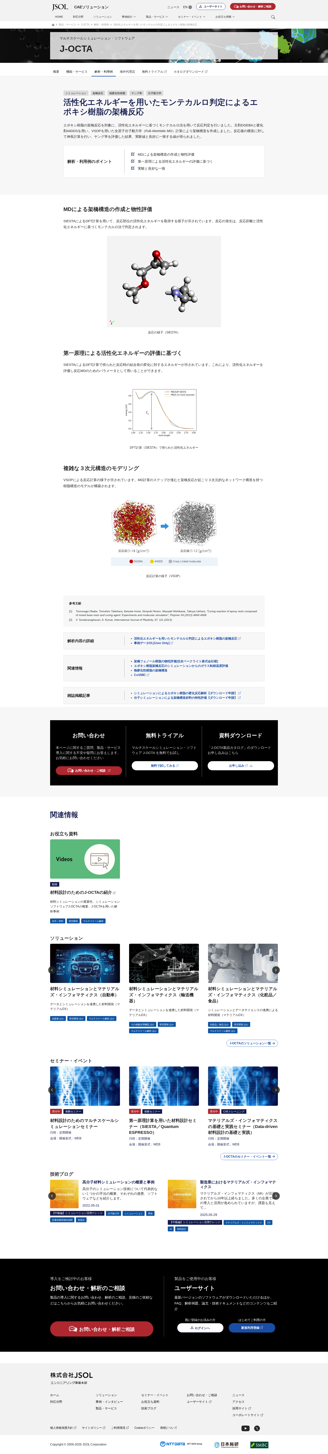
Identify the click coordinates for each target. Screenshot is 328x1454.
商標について (168, 1427)
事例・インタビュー (109, 1401)
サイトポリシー (92, 1427)
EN (185, 7)
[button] (257, 17)
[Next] (276, 970)
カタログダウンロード (189, 71)
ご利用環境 (118, 1427)
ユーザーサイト (197, 1401)
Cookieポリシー (144, 1427)
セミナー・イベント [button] (190, 16)
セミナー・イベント (155, 1395)
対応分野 (78, 16)
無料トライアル (152, 71)
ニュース (173, 7)
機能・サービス (77, 71)
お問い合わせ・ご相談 (202, 1395)
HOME (59, 16)
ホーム (54, 1395)
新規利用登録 (250, 1327)
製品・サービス (106, 1408)
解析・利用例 (104, 71)
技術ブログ (148, 1408)
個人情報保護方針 (61, 1427)
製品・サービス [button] (155, 16)
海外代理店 (127, 71)
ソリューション (102, 16)
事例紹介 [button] (127, 16)
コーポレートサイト (246, 1415)
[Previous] (52, 970)
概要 (56, 71)
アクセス (238, 1401)
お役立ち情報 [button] (223, 16)
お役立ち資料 (150, 1401)
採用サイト (240, 1408)
